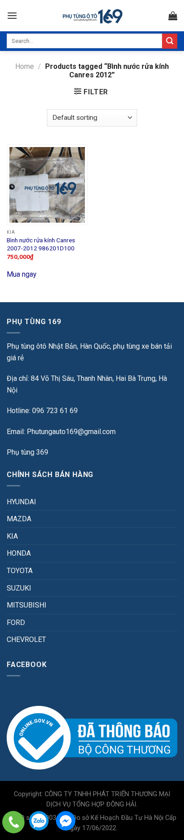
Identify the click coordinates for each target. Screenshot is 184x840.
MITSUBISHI (26, 605)
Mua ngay (22, 274)
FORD (16, 622)
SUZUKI (19, 588)
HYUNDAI (21, 502)
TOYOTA (20, 570)
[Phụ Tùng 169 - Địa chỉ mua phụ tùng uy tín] (92, 15)
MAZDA (19, 519)
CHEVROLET (26, 639)
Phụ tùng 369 (27, 452)
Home (24, 66)
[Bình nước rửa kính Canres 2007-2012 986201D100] (47, 185)
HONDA (19, 553)
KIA (12, 536)
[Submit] (169, 41)
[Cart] (172, 15)
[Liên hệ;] (13, 822)
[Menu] (12, 15)
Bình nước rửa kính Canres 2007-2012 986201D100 (41, 244)
